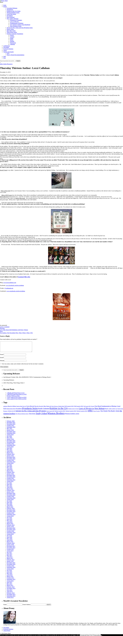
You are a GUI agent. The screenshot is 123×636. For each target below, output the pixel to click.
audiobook (5, 406)
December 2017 (11, 546)
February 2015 (10, 587)
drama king (61, 406)
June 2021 (9, 484)
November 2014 (11, 588)
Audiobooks (6, 45)
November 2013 (11, 594)
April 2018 (9, 540)
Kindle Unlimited (43, 408)
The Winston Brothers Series (22, 413)
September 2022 (11, 461)
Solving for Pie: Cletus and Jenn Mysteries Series (20, 27)
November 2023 (11, 442)
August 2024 (10, 434)
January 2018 (10, 544)
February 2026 (10, 421)
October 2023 (10, 443)
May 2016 (9, 573)
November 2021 (11, 476)
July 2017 (9, 552)
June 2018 (9, 537)
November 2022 (11, 458)
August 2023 (10, 446)
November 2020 (11, 495)
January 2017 (10, 561)
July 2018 (9, 535)
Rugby (106, 408)
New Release (100, 408)
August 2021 (10, 481)
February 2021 (10, 490)
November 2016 (11, 564)
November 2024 (11, 431)
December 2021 (11, 475)
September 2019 (11, 514)
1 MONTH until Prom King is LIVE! (17, 394)
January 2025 (10, 430)
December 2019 (11, 510)
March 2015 (10, 585)
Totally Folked (41, 413)
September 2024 (11, 433)
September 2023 (11, 445)
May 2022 (9, 467)
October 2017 (10, 549)
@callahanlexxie (8, 288)
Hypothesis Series (30, 408)
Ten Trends (104, 411)
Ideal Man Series (11, 30)
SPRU (90, 411)
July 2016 (9, 570)
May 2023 (9, 449)
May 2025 (9, 428)
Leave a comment (4, 327)
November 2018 (11, 529)
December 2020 (11, 493)
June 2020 (9, 502)
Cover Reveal (30, 406)
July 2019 (9, 517)
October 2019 (10, 513)
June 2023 (9, 448)
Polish (11, 38)
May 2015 (9, 584)
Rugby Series (10, 29)
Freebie (92, 406)
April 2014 (9, 591)
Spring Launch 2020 (50, 411)
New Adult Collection (12, 18)
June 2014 (9, 590)
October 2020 (10, 496)
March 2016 (10, 576)
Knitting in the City (59, 408)
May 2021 (9, 486)
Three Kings (32, 413)
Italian (11, 39)
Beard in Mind (19, 406)
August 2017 (10, 550)
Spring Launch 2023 (82, 411)
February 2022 (10, 472)
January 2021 (10, 492)
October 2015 (10, 578)
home (4, 5)
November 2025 (11, 424)
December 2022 (11, 457)
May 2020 (9, 504)
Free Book (98, 406)
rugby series (112, 408)
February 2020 (10, 508)
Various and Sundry (8, 52)
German (12, 36)
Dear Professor (11, 17)
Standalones (10, 9)
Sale (116, 408)
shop (4, 56)
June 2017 (9, 553)
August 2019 (10, 516)
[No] (101, 635)
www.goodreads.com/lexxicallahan (15, 291)
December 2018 (11, 528)
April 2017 (9, 556)
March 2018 (10, 541)
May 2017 (9, 555)
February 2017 (10, 559)
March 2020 (10, 507)
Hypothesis (10, 15)
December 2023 (11, 440)
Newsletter (6, 47)
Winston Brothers (56, 413)
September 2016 (11, 567)
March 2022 (10, 470)
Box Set (24, 406)
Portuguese (13, 42)
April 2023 (9, 451)
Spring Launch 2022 (71, 411)
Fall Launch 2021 (69, 406)
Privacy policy (96, 635)
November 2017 (11, 547)
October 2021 (10, 478)
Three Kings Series (12, 32)
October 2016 (10, 565)
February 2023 (10, 454)
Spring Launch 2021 (60, 411)
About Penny (6, 630)
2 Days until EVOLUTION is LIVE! (16, 399)
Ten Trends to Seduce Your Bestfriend (20, 24)
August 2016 (10, 568)
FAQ (8, 53)
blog (4, 58)
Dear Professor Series (15, 26)
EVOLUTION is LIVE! (13, 396)
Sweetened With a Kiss (24, 277)
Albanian (12, 44)
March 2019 (10, 523)
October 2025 (10, 425)
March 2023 (10, 452)
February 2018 (10, 543)
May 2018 (9, 538)
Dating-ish (48, 406)
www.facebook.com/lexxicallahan (15, 285)
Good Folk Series (11, 14)
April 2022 (9, 469)
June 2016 (9, 571)
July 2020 (9, 501)
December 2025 (11, 422)
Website (2, 360)
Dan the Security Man (40, 406)
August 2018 (10, 534)
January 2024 (10, 439)
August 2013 (10, 597)
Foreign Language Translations (15, 33)
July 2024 (9, 436)
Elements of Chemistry (16, 20)
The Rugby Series (113, 411)
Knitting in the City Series (13, 11)
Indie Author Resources (6, 64)
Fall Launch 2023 (87, 406)
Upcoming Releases (12, 8)
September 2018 (11, 532)
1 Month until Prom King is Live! (15, 393)
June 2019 (9, 519)
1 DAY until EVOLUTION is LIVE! (17, 397)
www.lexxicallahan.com (9, 282)
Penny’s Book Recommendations (15, 55)
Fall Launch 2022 (78, 406)
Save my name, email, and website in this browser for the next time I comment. (23, 364)
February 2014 (10, 593)
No (91, 635)
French (12, 35)
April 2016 (9, 575)
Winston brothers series (72, 413)
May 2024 (9, 437)
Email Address (26, 604)
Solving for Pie (11, 411)
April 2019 (9, 522)
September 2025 (11, 427)
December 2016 (11, 562)
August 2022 (10, 463)
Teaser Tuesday (96, 411)
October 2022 (10, 460)
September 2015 (11, 579)
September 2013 (11, 596)
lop (93, 408)
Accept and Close (85, 635)
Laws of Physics (14, 21)
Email (2, 357)
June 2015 (9, 582)
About (5, 50)
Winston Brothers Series (13, 12)
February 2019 (10, 525)
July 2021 (9, 483)
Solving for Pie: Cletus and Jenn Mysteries (31, 411)
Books (5, 6)
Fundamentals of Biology (16, 23)
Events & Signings (8, 49)
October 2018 (10, 531)
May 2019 (9, 520)
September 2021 (11, 479)
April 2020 (9, 505)
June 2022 (9, 466)
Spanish (12, 41)
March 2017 (10, 558)
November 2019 (11, 511)
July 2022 (9, 464)
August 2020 (10, 499)
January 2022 (10, 473)
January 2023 (10, 455)
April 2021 (9, 487)
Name (2, 354)
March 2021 (10, 489)
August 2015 (10, 581)
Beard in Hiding (12, 406)
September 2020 (11, 498)
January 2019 (10, 526)
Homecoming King (10, 408)
